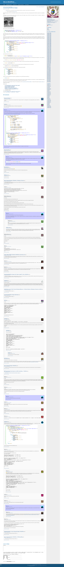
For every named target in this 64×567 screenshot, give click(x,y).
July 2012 (48, 90)
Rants (48, 29)
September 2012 (49, 89)
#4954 (50, 68)
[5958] (48, 75)
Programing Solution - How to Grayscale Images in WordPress (14, 531)
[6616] (48, 72)
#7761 (50, 66)
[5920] (48, 76)
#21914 (50, 48)
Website (9, 559)
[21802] (48, 50)
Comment (4, 545)
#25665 (50, 46)
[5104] (48, 81)
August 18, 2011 (15, 11)
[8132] (48, 68)
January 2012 (48, 92)
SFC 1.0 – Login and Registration (40, 6)
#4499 (50, 78)
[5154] (48, 80)
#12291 (50, 59)
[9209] (48, 64)
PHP (14, 91)
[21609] (48, 51)
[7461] (48, 70)
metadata (12, 91)
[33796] (48, 41)
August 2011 (48, 95)
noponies (5, 280)
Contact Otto (15, 4)
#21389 (50, 37)
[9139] (48, 65)
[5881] (48, 77)
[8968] (48, 66)
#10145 (50, 60)
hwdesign (5, 318)
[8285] (48, 67)
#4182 (50, 73)
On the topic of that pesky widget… (51, 19)
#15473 (50, 55)
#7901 (50, 64)
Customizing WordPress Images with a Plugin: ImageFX (12, 85)
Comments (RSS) (39, 564)
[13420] (48, 59)
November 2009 (49, 106)
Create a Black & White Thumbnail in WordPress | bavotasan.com (14, 254)
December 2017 (49, 84)
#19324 (50, 51)
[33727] (48, 42)
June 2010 (48, 103)
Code (47, 28)
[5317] (48, 79)
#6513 (50, 69)
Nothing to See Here (21, 4)
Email (9, 557)
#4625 (50, 75)
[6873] (48, 71)
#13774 (50, 53)
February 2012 (49, 91)
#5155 (50, 72)
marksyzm (5, 421)
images (10, 91)
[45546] (48, 33)
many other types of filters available (26, 81)
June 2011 (48, 96)
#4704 (50, 77)
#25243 (50, 44)
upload (16, 91)
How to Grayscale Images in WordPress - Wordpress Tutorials (14, 180)
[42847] (48, 35)
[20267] (48, 53)
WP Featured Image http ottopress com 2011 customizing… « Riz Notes (15, 371)
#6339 (50, 70)
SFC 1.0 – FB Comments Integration (8, 6)
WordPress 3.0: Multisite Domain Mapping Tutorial (11, 88)
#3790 (50, 81)
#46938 (50, 33)
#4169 (50, 79)
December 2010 (49, 100)
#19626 (50, 54)
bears (5, 91)
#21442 (50, 47)
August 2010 (48, 102)
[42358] (48, 36)
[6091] (48, 73)
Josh (5, 104)
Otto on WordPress (8, 2)
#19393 (50, 45)
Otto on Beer (27, 4)
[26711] (48, 47)
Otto (5, 109)
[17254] (48, 57)
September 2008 (49, 107)
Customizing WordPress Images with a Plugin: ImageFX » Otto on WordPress (16, 274)
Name (9, 555)
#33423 (50, 38)
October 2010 (48, 101)
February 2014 (49, 85)
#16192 (50, 57)
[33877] (48, 38)
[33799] (48, 39)
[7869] (48, 69)
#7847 (50, 65)
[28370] (48, 44)
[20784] (48, 52)
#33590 (50, 39)
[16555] (48, 58)
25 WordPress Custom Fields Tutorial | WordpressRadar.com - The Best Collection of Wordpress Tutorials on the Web (23, 289)
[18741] (48, 55)
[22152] (48, 48)
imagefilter (7, 91)
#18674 (50, 50)
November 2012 (49, 88)
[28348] (48, 43)
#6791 (50, 63)
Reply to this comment (6, 101)
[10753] (48, 62)
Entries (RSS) (34, 564)
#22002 (50, 49)
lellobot (9, 352)
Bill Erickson (6, 358)
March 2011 (48, 98)
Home (4, 4)
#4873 (50, 74)
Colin (5, 300)
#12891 (50, 58)
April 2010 (48, 104)
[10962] (48, 61)
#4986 (50, 71)
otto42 (7, 10)
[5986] (48, 74)
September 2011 (49, 94)
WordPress (19, 91)
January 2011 (48, 99)
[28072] (48, 45)
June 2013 (48, 87)
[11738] (48, 60)
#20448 (50, 52)
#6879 (50, 67)
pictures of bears (41, 81)
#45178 (50, 34)
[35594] (48, 37)
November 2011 (49, 93)
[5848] (48, 78)
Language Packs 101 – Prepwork (51, 22)
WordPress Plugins (9, 4)
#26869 (50, 43)
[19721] (48, 54)
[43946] (48, 34)
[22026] (48, 49)
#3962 (50, 61)
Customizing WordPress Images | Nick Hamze (11, 294)
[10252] (48, 63)
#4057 (50, 80)
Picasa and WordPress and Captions (10, 86)
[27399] (48, 46)
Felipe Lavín (8, 227)
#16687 (50, 56)
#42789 (50, 35)
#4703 (50, 76)
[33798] (48, 40)
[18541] (48, 56)
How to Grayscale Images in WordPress (10, 365)
